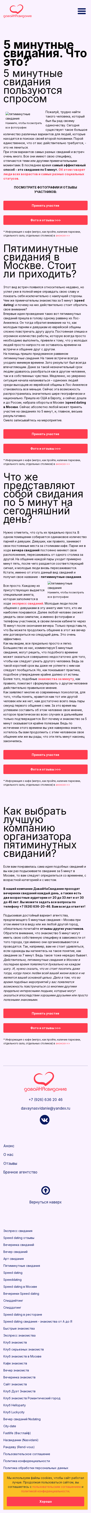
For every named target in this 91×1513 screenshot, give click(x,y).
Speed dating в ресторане (22, 1314)
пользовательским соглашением (56, 1486)
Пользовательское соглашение (26, 1454)
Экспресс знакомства (19, 1335)
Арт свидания (13, 1258)
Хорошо (45, 1501)
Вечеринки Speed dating (21, 1293)
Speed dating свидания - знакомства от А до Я (37, 1321)
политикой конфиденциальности (45, 1491)
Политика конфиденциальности (26, 1461)
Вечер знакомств (16, 1370)
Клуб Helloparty (14, 1405)
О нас (8, 1155)
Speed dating (12, 1272)
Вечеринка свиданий (18, 1245)
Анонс (8, 1146)
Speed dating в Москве (20, 1286)
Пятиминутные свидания (21, 1265)
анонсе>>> (63, 235)
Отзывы (10, 1163)
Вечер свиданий (15, 1252)
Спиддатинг (12, 1307)
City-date (9, 1426)
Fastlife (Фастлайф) (17, 1433)
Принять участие (45, 205)
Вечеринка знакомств (19, 1377)
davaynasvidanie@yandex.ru (45, 1108)
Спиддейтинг (13, 1300)
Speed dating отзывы (18, 1238)
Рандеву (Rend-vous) (19, 1447)
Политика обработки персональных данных (35, 1468)
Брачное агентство (20, 1172)
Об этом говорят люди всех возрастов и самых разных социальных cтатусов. (44, 174)
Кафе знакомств (15, 1363)
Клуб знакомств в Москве (22, 1356)
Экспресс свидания (17, 1231)
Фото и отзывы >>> (45, 220)
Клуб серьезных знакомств (23, 1349)
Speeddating (12, 1279)
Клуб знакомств (15, 1342)
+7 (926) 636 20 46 (46, 1100)
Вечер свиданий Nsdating (22, 1419)
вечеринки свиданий (20, 893)
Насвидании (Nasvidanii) (21, 1440)
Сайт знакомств (15, 1384)
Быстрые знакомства (19, 1328)
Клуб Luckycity (14, 1412)
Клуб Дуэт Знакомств (19, 1391)
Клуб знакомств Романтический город (32, 1398)
